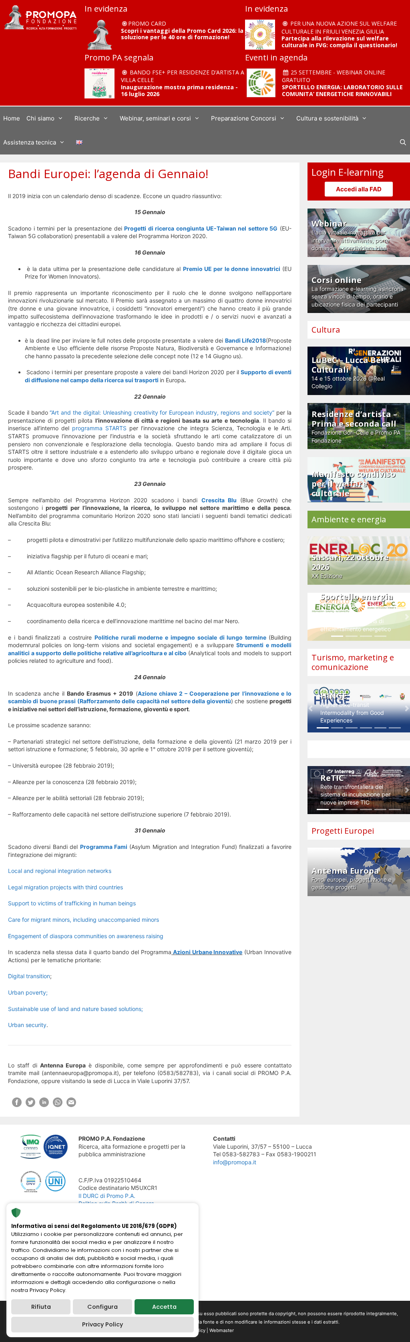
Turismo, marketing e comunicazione (353, 662)
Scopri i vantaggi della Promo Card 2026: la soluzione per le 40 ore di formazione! (182, 34)
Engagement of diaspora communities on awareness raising (85, 936)
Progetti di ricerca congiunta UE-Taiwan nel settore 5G (200, 228)
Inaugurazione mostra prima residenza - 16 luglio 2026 (179, 90)
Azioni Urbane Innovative (208, 952)
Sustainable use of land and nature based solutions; (75, 1008)
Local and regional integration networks (59, 870)
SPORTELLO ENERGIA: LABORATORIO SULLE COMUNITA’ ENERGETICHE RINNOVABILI (342, 90)
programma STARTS (99, 428)
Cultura (326, 329)
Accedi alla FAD (359, 189)
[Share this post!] (17, 1104)
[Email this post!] (71, 1104)
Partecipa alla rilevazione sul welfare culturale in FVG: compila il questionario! (339, 41)
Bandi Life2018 (245, 340)
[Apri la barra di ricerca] (403, 142)
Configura (102, 1307)
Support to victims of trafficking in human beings (72, 903)
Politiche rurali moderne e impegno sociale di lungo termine (181, 637)
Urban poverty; (28, 992)
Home (11, 118)
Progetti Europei (343, 830)
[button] (311, 617)
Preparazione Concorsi (243, 118)
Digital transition (29, 976)
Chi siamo (40, 118)
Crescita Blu (220, 500)
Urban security (27, 1024)
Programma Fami (103, 846)
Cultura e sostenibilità (327, 118)
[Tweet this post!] (30, 1104)
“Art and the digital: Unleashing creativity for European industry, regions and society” (163, 412)
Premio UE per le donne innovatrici (231, 268)
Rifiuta (41, 1307)
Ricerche (87, 118)
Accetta (164, 1307)
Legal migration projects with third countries (65, 887)
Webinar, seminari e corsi (155, 118)
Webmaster (221, 1330)
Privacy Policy (102, 1324)
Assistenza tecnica (29, 142)
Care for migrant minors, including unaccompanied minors (83, 919)
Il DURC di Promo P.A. (106, 1195)
